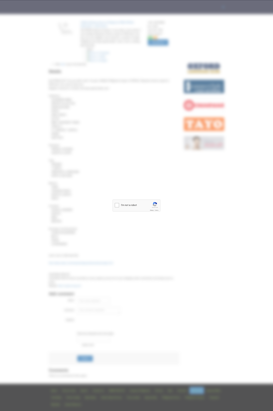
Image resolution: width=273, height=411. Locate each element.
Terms (156, 210)
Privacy (152, 210)
